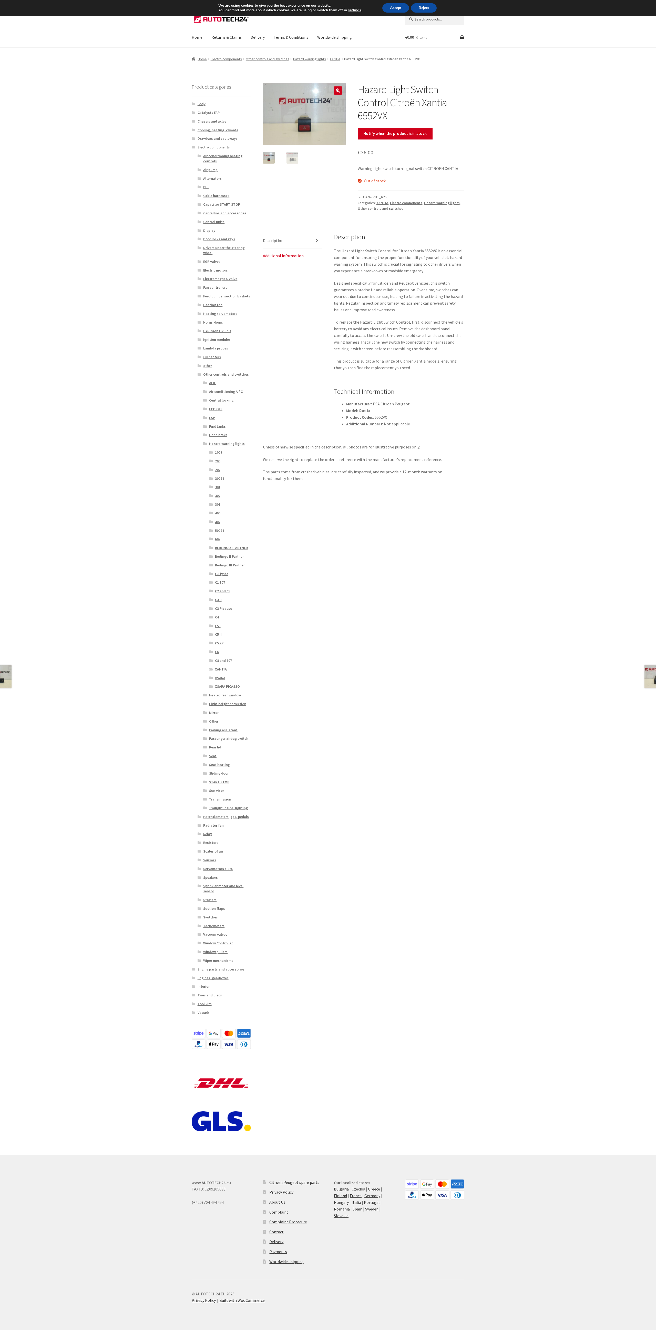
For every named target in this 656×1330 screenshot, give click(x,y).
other (207, 365)
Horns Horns (213, 322)
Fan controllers (215, 287)
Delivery (258, 37)
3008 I (219, 478)
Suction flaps (214, 908)
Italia (356, 1202)
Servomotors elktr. (218, 868)
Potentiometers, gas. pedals (226, 816)
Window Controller (218, 943)
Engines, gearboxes (213, 978)
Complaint (278, 1212)
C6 (217, 651)
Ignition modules (217, 339)
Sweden (371, 1209)
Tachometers (213, 926)
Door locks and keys (219, 239)
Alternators (212, 178)
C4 (217, 617)
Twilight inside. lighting (228, 808)
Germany (372, 1195)
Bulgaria (341, 1189)
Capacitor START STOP (221, 204)
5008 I (219, 530)
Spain (357, 1209)
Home (197, 37)
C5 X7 (219, 643)
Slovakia (341, 1215)
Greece (374, 1189)
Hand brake (218, 435)
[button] (338, 90)
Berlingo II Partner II (231, 556)
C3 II (218, 599)
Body (202, 104)
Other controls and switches (267, 59)
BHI (206, 187)
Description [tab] (273, 240)
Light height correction (227, 704)
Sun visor (216, 790)
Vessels (204, 1012)
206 (217, 461)
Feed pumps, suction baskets (226, 296)
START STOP (219, 782)
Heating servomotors (220, 313)
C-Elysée (221, 574)
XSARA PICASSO (227, 686)
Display (209, 230)
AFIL (212, 383)
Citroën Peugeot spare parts (294, 1182)
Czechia (358, 1189)
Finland (340, 1195)
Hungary (341, 1202)
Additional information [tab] (283, 255)
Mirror (214, 712)
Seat (213, 756)
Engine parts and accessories (221, 969)
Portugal (372, 1202)
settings (354, 10)
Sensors (209, 860)
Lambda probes (215, 348)
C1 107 (220, 582)
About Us (277, 1202)
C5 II (218, 634)
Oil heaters (212, 357)
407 (217, 521)
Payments (278, 1251)
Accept (395, 7)
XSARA (220, 678)
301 (217, 487)
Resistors (210, 842)
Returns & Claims (226, 37)
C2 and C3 (222, 591)
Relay (207, 834)
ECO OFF (215, 409)
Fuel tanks (217, 426)
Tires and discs (210, 995)
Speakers (210, 877)
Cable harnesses (216, 195)
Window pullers (215, 951)
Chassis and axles (212, 121)
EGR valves (211, 261)
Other (213, 721)
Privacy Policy (281, 1192)
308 (217, 504)
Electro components (226, 59)
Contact (276, 1231)
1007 (218, 452)
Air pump (210, 169)
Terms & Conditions (291, 37)
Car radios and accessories (224, 213)
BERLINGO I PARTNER (231, 547)
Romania (342, 1209)
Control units (213, 221)
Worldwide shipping (334, 37)
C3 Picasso (223, 608)
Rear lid (215, 747)
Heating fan (212, 305)
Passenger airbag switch (228, 738)
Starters (210, 899)
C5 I (218, 626)
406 (217, 513)
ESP (212, 417)
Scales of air (213, 851)
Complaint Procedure (288, 1221)
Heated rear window (225, 695)
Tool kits (205, 1004)
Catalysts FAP (209, 112)
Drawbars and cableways (218, 138)
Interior (204, 986)
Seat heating (219, 764)
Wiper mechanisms (218, 960)
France (356, 1195)
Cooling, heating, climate (218, 130)
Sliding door (219, 773)
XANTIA (335, 59)
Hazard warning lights (309, 59)
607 (217, 539)
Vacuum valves (215, 934)
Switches (210, 917)
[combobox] (434, 19)
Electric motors (215, 270)
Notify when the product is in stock (395, 133)
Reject (424, 7)
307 (217, 495)
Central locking (221, 400)
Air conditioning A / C (226, 391)
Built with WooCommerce (242, 1300)
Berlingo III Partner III (232, 565)
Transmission (220, 799)
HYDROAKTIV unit (217, 330)
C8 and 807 (223, 660)
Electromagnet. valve (220, 278)
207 (217, 469)
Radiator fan (213, 825)
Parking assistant (223, 730)
